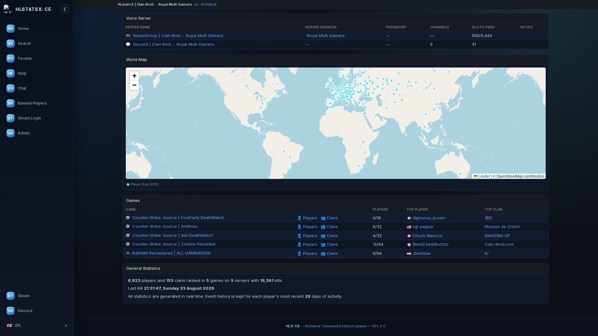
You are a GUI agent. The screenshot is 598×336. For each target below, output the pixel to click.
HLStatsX (209, 4)
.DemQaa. (422, 253)
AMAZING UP (497, 235)
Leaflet (483, 176)
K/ (487, 253)
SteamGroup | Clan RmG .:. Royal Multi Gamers (178, 35)
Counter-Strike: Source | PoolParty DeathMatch (178, 217)
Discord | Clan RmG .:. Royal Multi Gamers (173, 44)
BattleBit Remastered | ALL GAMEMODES (171, 252)
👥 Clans (329, 217)
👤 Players (308, 217)
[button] (333, 98)
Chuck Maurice (428, 235)
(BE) (488, 217)
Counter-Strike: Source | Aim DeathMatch (172, 235)
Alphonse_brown (429, 217)
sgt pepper (423, 226)
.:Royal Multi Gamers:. (325, 35)
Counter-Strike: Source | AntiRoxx (165, 226)
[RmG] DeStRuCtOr (431, 244)
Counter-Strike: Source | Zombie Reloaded (173, 243)
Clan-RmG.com (499, 244)
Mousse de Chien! (502, 226)
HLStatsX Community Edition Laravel (336, 326)
